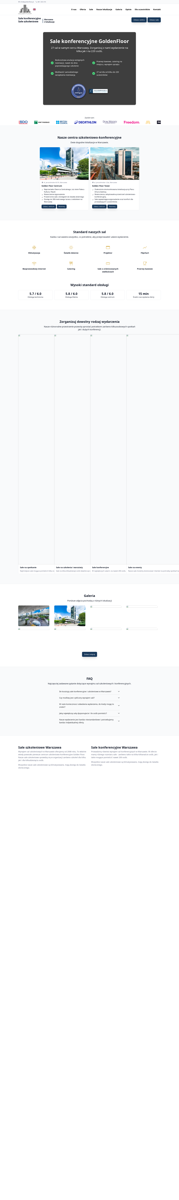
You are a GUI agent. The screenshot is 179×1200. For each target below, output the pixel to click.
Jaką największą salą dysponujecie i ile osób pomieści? (83, 713)
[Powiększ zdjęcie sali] (35, 615)
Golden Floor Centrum (52, 186)
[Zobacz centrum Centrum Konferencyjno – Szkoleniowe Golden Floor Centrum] (64, 163)
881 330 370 (42, 2)
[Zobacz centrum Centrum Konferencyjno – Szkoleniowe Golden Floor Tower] (114, 163)
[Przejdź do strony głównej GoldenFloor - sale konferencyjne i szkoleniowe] (24, 9)
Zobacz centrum (48, 206)
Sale (91, 9)
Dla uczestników (142, 9)
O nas (73, 9)
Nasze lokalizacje (104, 9)
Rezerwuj (62, 206)
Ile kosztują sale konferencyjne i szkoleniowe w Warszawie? (85, 691)
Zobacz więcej (89, 654)
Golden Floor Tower (101, 186)
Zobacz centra (139, 20)
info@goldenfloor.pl (27, 2)
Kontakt (157, 9)
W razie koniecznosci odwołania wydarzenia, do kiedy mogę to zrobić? (86, 705)
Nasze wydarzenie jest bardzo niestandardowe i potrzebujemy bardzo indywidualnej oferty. (86, 721)
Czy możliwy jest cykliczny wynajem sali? (77, 698)
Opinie (128, 9)
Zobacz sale (154, 20)
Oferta (83, 9)
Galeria (119, 9)
